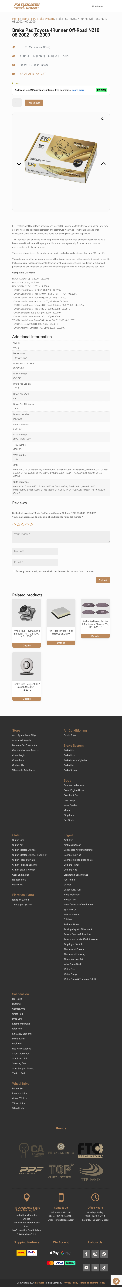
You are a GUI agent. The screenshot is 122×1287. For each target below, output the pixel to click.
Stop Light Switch (73, 944)
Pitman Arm (18, 1038)
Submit (103, 580)
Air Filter (68, 840)
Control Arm (18, 1008)
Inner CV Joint (19, 1093)
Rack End (17, 1043)
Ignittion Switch (20, 899)
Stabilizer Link (19, 1058)
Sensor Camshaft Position (77, 934)
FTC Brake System (42, 18)
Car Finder (69, 820)
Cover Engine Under (74, 790)
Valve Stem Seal (72, 964)
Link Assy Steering (22, 1033)
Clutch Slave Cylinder (23, 869)
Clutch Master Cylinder (24, 849)
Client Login (18, 755)
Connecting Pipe (72, 855)
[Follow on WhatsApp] (104, 1254)
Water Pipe (69, 969)
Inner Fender (70, 805)
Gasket (67, 884)
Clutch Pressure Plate (23, 859)
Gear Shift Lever (20, 874)
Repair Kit (17, 884)
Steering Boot (19, 1063)
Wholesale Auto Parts (23, 770)
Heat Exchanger (72, 894)
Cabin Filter (70, 735)
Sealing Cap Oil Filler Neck (78, 929)
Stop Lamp (69, 815)
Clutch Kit (17, 844)
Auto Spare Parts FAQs (24, 735)
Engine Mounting (21, 1023)
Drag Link (17, 1018)
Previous (37, 160)
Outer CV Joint (20, 1098)
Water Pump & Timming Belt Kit (80, 979)
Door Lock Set (71, 795)
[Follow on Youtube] (86, 1267)
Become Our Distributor (24, 745)
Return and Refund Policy (92, 1282)
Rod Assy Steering (21, 1048)
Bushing (16, 1003)
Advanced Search (21, 740)
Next (84, 160)
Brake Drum (70, 755)
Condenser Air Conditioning (78, 849)
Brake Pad (69, 765)
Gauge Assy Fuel (72, 889)
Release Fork (19, 879)
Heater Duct (70, 899)
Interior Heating (72, 914)
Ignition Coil (70, 909)
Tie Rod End (18, 1073)
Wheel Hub (18, 1108)
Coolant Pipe (70, 869)
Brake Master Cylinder (75, 760)
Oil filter (68, 919)
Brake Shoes (70, 770)
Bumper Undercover (74, 785)
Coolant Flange (72, 864)
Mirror (67, 810)
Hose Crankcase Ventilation (78, 904)
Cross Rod (17, 1013)
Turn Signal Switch (22, 904)
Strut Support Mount (23, 1068)
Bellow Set (17, 1088)
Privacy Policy (71, 1282)
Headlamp (69, 800)
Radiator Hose (71, 924)
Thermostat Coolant (74, 949)
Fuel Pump (69, 879)
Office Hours (95, 1207)
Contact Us (18, 765)
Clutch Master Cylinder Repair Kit (29, 855)
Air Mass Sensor (72, 844)
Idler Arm (17, 1028)
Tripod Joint (18, 1103)
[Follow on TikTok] (104, 1267)
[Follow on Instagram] (95, 1254)
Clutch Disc (18, 840)
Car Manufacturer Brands (25, 750)
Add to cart (34, 102)
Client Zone (18, 760)
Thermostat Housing (74, 954)
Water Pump (70, 974)
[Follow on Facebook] (86, 1254)
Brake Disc (69, 750)
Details (27, 645)
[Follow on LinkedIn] (95, 1267)
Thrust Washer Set (73, 959)
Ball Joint (17, 999)
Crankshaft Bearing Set (76, 874)
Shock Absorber (20, 1053)
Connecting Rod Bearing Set (78, 859)
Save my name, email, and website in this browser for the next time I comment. (55, 571)
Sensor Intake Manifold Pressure (81, 939)
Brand (25, 18)
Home (16, 18)
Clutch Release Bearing (24, 864)
